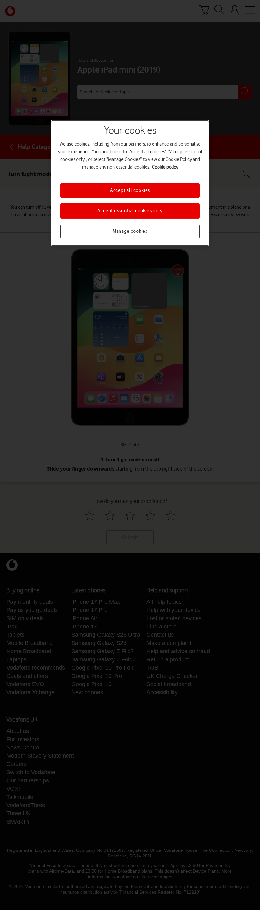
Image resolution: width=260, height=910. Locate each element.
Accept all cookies (130, 190)
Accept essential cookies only (129, 211)
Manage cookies (130, 231)
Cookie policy (165, 167)
